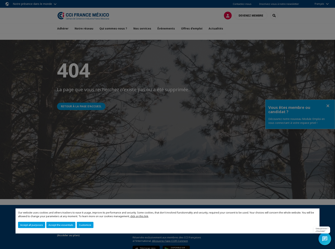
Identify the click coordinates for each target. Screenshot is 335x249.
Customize (85, 225)
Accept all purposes (31, 225)
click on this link (139, 216)
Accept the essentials (60, 225)
